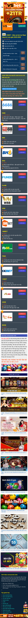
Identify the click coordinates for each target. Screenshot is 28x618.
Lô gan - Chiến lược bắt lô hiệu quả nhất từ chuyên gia (13, 492)
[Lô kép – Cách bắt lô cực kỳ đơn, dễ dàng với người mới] (14, 548)
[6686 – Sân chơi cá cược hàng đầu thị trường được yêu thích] (14, 470)
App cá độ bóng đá (7, 605)
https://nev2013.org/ (7, 612)
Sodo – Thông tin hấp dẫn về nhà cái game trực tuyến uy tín (13, 453)
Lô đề (4, 601)
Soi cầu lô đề (4, 338)
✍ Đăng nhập (22, 26)
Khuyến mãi (5, 603)
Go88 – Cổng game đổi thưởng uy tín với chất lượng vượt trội (14, 413)
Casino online (6, 600)
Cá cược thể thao (6, 598)
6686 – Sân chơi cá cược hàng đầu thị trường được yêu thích (13, 472)
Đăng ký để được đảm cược (9, 88)
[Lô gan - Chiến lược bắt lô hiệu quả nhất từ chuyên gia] (14, 490)
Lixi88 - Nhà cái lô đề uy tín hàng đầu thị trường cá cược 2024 (13, 433)
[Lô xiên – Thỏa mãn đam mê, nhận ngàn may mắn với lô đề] (14, 567)
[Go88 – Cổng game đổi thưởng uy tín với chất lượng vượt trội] (14, 411)
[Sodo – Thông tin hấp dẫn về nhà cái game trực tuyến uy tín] (14, 451)
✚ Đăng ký (22, 101)
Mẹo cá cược (6, 613)
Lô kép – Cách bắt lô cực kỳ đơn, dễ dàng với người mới (13, 550)
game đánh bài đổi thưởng (8, 608)
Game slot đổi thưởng (7, 596)
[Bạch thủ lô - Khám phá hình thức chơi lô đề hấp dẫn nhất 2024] (14, 509)
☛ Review (22, 104)
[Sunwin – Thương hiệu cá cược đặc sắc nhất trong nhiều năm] (14, 391)
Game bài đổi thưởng (7, 595)
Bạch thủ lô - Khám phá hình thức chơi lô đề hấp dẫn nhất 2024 (13, 511)
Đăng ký (23, 53)
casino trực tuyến (6, 610)
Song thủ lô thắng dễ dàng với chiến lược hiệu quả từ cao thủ (13, 531)
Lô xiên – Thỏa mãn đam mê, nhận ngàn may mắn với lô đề (13, 569)
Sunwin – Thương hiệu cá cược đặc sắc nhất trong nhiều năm (13, 393)
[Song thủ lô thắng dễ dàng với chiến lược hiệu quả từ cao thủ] (14, 528)
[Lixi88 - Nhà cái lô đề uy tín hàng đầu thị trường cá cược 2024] (14, 431)
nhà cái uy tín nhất (7, 607)
